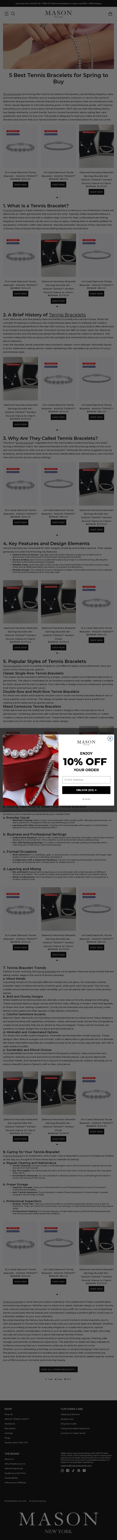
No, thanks (86, 799)
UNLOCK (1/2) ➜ (86, 790)
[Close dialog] (110, 738)
